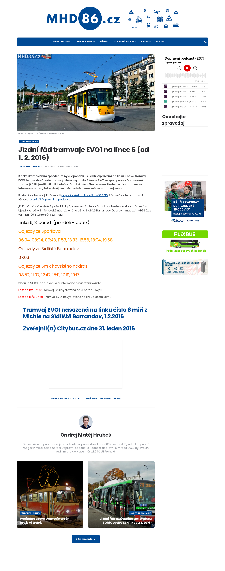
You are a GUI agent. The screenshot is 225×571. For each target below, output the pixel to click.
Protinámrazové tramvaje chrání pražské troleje (45, 521)
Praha (117, 398)
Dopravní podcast (125, 41)
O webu (160, 41)
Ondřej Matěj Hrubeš (30, 167)
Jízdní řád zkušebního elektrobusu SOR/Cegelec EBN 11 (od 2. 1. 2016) (126, 521)
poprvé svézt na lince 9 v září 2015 (84, 195)
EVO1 (80, 398)
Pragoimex (106, 398)
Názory (104, 41)
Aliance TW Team (60, 398)
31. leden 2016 (117, 328)
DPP (74, 398)
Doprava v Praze (85, 41)
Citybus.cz (71, 328)
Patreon (146, 41)
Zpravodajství (61, 41)
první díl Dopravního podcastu (50, 199)
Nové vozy (91, 398)
